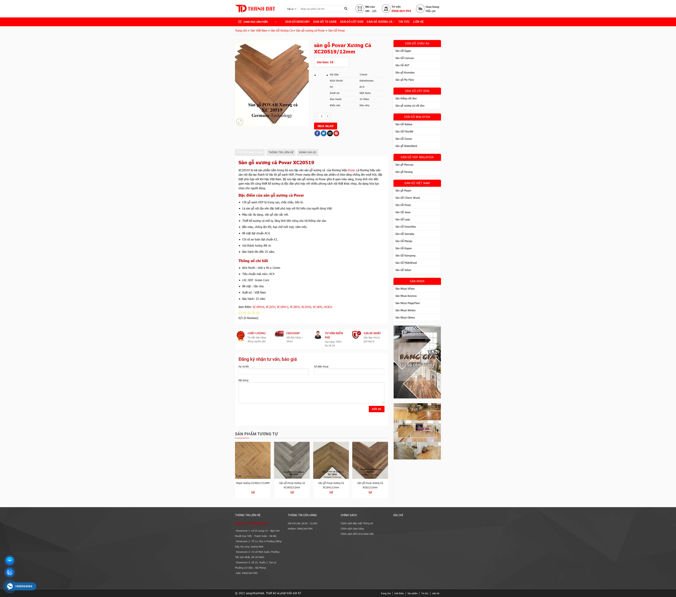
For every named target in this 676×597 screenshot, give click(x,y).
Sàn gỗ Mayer (403, 190)
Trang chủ (241, 30)
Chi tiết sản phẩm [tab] (250, 152)
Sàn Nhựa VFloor (405, 288)
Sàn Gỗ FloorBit (404, 131)
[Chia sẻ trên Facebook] (317, 133)
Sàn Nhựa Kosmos (406, 296)
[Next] (387, 471)
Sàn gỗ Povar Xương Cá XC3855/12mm (292, 485)
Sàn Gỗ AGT (402, 65)
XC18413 (282, 307)
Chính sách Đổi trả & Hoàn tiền (357, 534)
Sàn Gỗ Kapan (403, 248)
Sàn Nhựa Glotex (405, 317)
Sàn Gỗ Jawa (402, 212)
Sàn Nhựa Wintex (405, 310)
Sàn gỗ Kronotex (404, 72)
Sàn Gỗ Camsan (404, 58)
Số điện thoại (321, 366)
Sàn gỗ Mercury (297, 21)
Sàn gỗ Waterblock (406, 146)
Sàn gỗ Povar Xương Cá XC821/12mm (370, 485)
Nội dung (243, 380)
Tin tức (424, 593)
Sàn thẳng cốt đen (406, 98)
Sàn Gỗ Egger (403, 50)
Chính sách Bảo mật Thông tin (357, 523)
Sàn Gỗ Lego (402, 219)
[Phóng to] (239, 121)
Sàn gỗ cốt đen (351, 21)
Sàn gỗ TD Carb (324, 21)
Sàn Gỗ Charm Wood (407, 197)
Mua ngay (326, 126)
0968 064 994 (401, 11)
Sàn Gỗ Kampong (405, 255)
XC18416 (258, 307)
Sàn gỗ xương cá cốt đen (409, 105)
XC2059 (306, 307)
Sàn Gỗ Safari (403, 270)
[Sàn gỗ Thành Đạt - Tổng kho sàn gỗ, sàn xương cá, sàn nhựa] (257, 9)
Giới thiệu (399, 593)
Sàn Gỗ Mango (403, 241)
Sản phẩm (413, 593)
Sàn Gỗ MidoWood (406, 262)
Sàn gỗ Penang (404, 172)
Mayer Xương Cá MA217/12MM (253, 483)
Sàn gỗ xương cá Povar (310, 30)
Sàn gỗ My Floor (404, 79)
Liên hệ (418, 21)
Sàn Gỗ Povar (336, 30)
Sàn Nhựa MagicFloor (407, 303)
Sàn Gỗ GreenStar (405, 226)
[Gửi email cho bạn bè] (330, 133)
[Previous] (235, 471)
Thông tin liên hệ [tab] (280, 152)
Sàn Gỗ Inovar (403, 138)
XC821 (328, 307)
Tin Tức (403, 21)
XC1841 (318, 307)
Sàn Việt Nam (259, 30)
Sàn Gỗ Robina (403, 124)
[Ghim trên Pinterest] (336, 133)
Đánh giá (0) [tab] (307, 152)
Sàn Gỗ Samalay (404, 234)
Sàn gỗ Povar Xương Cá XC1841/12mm (331, 485)
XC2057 (270, 307)
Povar (351, 170)
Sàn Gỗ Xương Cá (379, 21)
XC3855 (295, 307)
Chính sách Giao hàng (352, 528)
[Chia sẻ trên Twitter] (324, 133)
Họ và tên (244, 366)
